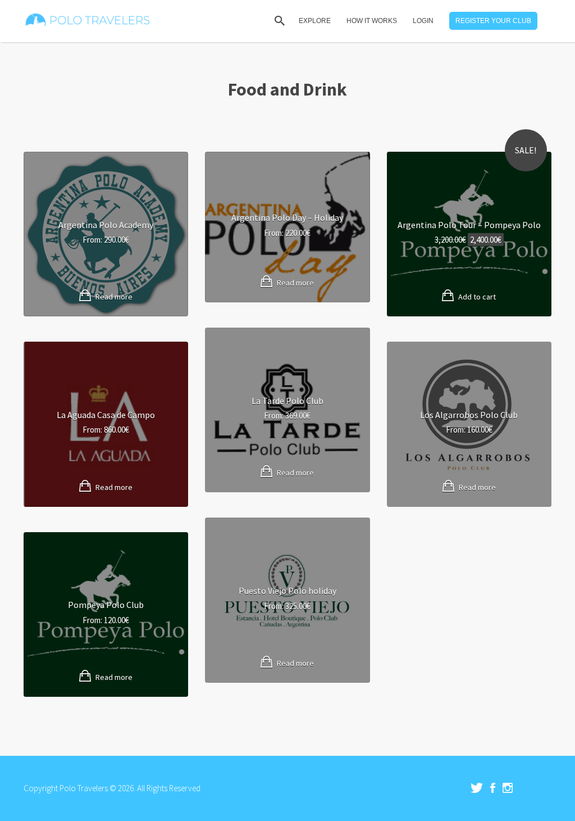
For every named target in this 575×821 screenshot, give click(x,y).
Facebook (492, 788)
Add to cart (477, 297)
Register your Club (493, 21)
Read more (114, 297)
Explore (315, 21)
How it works (371, 21)
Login (423, 21)
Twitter (477, 788)
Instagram (508, 788)
